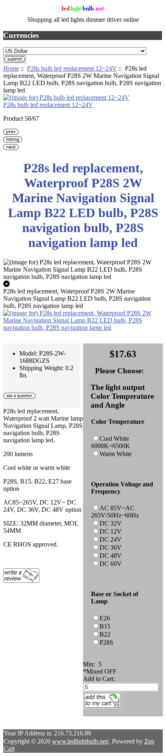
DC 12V (111, 531)
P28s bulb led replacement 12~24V (72, 68)
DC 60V (111, 563)
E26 (105, 618)
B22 (105, 634)
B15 (105, 626)
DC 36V (111, 547)
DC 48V (111, 555)
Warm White (116, 453)
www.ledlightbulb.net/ (80, 741)
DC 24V (111, 539)
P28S (106, 642)
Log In (147, 16)
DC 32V (111, 523)
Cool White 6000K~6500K (110, 442)
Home (148, 8)
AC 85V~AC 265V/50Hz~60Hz (115, 512)
